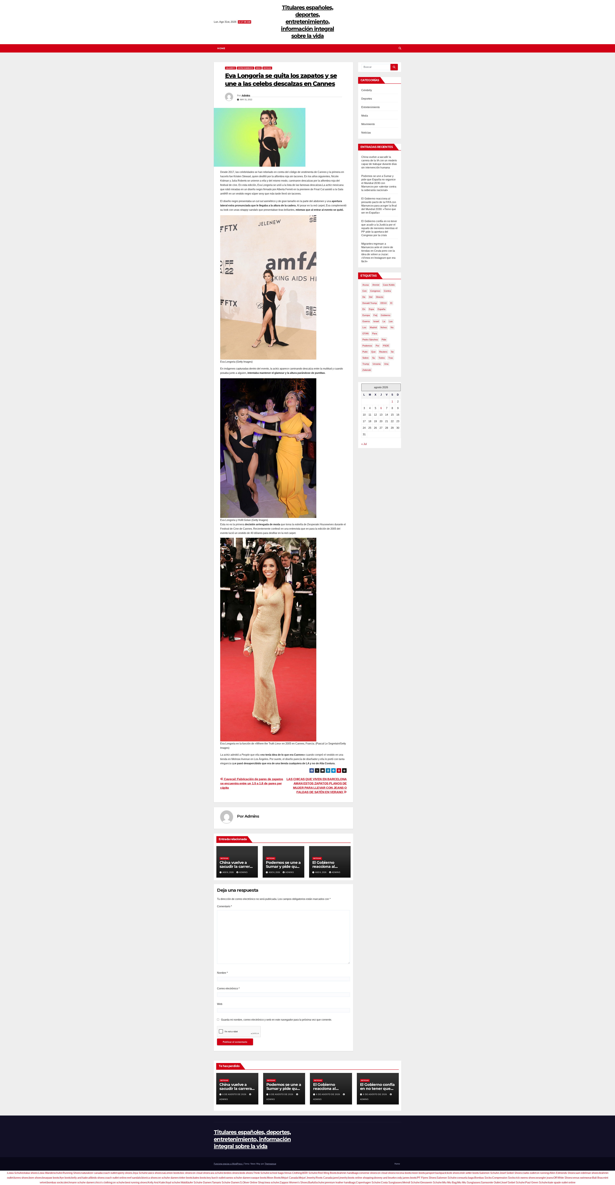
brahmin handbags (347, 1173)
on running (543, 1173)
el (391, 303)
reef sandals (134, 1177)
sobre (365, 358)
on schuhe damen (168, 1177)
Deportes (366, 98)
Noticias (267, 68)
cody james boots (406, 1177)
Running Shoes (72, 1173)
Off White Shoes (563, 1177)
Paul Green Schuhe (536, 1182)
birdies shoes (231, 1173)
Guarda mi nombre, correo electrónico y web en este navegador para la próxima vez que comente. (276, 1019)
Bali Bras (597, 1177)
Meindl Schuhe (411, 1182)
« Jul (364, 444)
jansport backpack (436, 1173)
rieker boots (185, 1177)
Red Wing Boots (327, 1173)
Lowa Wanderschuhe (50, 1173)
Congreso (375, 291)
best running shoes (136, 1182)
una (386, 364)
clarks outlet (529, 1173)
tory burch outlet (216, 1177)
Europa (366, 315)
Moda (258, 68)
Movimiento (368, 124)
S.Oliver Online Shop (252, 1182)
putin (365, 351)
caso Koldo (389, 285)
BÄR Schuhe (309, 1173)
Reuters (383, 351)
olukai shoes (30, 1173)
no (392, 327)
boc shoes (186, 1173)
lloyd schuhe (173, 1182)
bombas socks (55, 1182)
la (384, 321)
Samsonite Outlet (490, 1182)
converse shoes (368, 1173)
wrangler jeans (544, 1177)
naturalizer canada (91, 1173)
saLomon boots (171, 1173)
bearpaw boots (50, 1177)
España (381, 309)
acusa (365, 285)
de (363, 297)
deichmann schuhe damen (79, 1182)
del (370, 297)
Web (219, 1004)
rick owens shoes (525, 1177)
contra (387, 291)
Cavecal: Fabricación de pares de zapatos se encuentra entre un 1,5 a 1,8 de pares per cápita (251, 783)
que (373, 351)
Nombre (222, 972)
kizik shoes (453, 1173)
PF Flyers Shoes (426, 1177)
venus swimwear (582, 1177)
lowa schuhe (272, 1182)
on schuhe (119, 1182)
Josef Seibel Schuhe (513, 1182)
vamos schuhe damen (238, 1177)
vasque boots (258, 1177)
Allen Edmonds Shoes (562, 1173)
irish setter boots (469, 1173)
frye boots (65, 1177)
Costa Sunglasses (391, 1182)
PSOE (386, 345)
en (363, 309)
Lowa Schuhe (15, 1173)
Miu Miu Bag (449, 1182)
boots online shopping (360, 1177)
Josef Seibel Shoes (511, 1173)
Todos (382, 358)
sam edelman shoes (587, 1173)
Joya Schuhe (140, 1173)
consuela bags (465, 1177)
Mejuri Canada (289, 1177)
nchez (384, 327)
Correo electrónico (228, 988)
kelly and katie (79, 1177)
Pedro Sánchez (370, 339)
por (377, 345)
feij (375, 315)
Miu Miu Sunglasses (468, 1182)
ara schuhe (217, 1173)
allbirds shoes (96, 1177)
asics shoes (155, 1173)
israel (376, 321)
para (374, 333)
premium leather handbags (340, 1182)
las (391, 321)
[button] (400, 48)
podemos (367, 345)
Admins (246, 95)
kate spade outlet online (561, 1182)
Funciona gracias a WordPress (228, 1164)
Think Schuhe (261, 1173)
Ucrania (377, 364)
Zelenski (366, 370)
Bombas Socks (483, 1177)
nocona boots (403, 1173)
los (364, 327)
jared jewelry (340, 1177)
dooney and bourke (385, 1177)
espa (371, 309)
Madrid (373, 327)
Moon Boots (274, 1177)
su (373, 358)
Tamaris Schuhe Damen (225, 1182)
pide (384, 339)
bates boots (199, 1177)
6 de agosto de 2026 (234, 1094)
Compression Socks (503, 1177)
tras (390, 358)
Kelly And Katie (156, 1182)
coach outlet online (115, 1177)
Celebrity (230, 68)
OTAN (365, 333)
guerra (366, 321)
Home (221, 48)
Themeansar (270, 1164)
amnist (375, 285)
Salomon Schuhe (489, 1173)
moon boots (418, 1173)
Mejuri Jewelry (307, 1177)
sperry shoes (124, 1173)
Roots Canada (324, 1177)
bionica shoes (149, 1177)
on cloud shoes (201, 1173)
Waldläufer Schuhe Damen (196, 1182)
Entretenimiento (245, 68)
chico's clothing (103, 1182)
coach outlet (110, 1173)
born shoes (35, 1177)
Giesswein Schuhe (431, 1182)
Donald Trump (369, 303)
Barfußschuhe (316, 1182)
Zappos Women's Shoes (294, 1182)
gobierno (385, 315)
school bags (277, 1173)
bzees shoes (21, 1177)
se (392, 351)
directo (379, 297)
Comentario (224, 906)
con (364, 291)
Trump (365, 364)
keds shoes (246, 1173)
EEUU (384, 303)
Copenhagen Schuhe (368, 1182)
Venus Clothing (293, 1173)
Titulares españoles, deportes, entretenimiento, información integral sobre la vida (307, 21)
